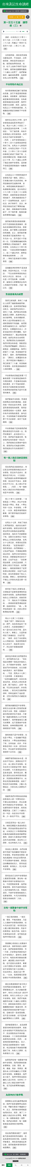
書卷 (3, 1165)
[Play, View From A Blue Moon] (3, 31)
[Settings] (27, 31)
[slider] (10, 31)
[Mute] (20, 31)
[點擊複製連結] (20, 25)
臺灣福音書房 (22, 1158)
